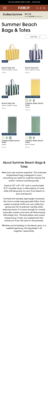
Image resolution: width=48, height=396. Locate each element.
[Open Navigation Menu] (5, 8)
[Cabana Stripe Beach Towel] (26, 100)
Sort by (34, 37)
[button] (37, 8)
